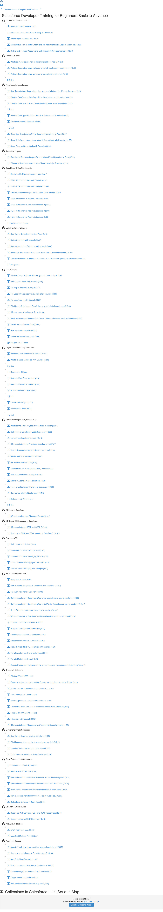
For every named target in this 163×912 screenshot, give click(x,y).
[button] (1, 2)
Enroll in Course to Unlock (81, 904)
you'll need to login (91, 901)
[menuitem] (1, 6)
